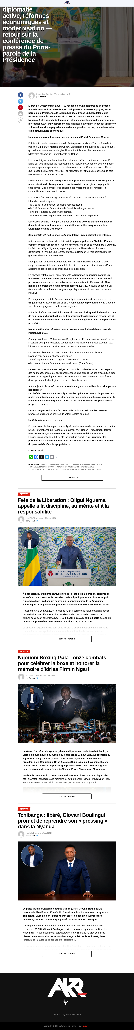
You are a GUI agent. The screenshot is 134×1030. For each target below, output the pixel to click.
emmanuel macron (38, 467)
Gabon (61, 467)
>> (57, 457)
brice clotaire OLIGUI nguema (55, 465)
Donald (43, 97)
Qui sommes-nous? (72, 1014)
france (52, 467)
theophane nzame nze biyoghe (81, 469)
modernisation (72, 467)
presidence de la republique (42, 469)
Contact (56, 1014)
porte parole (88, 467)
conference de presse (80, 465)
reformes (61, 469)
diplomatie (97, 465)
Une (99, 469)
